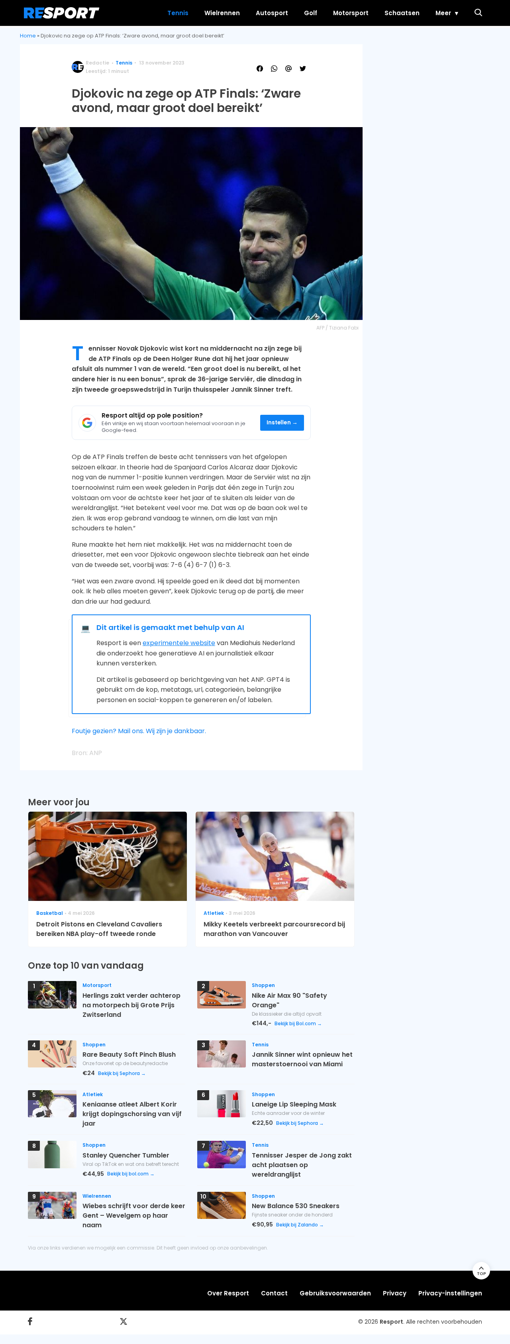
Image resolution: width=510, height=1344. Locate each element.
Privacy (394, 1293)
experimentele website (179, 642)
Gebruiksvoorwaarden (335, 1293)
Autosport (272, 13)
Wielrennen (222, 13)
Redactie (97, 62)
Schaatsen (402, 13)
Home (28, 35)
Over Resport (228, 1293)
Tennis (177, 13)
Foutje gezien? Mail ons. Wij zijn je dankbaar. (139, 731)
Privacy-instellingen (450, 1293)
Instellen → (282, 422)
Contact (274, 1293)
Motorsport (351, 13)
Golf (310, 13)
